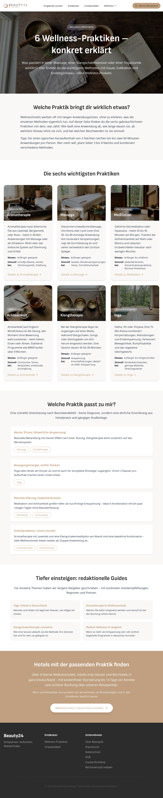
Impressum (92, 747)
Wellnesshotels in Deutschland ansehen (79, 708)
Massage (21, 449)
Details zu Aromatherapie (23, 274)
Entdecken (73, 5)
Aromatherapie (25, 547)
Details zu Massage (72, 274)
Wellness (109, 5)
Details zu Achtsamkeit (21, 375)
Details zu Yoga (124, 375)
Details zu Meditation (127, 274)
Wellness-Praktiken (56, 742)
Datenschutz (93, 752)
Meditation (22, 515)
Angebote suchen (53, 5)
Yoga (19, 482)
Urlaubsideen (91, 5)
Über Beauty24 (94, 742)
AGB (87, 757)
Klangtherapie (40, 449)
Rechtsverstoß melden (98, 767)
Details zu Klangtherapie (76, 375)
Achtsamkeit (41, 515)
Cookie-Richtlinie (95, 762)
